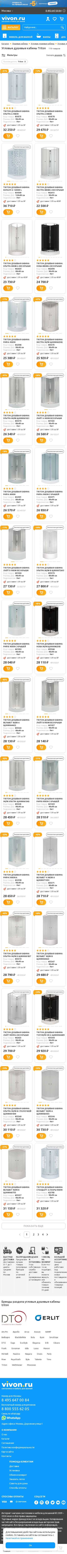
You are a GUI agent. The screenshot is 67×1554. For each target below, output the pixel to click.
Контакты (6, 1456)
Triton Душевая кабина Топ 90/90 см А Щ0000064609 (50, 1033)
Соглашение (8, 1443)
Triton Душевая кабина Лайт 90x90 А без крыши (16, 1033)
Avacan (37, 1332)
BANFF (48, 1332)
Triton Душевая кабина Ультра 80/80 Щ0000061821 (16, 417)
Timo (49, 1359)
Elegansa (36, 1343)
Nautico (16, 1354)
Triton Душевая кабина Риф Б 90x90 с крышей (16, 645)
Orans (39, 1354)
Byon (42, 1337)
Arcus (26, 1332)
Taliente (38, 1359)
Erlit (47, 1343)
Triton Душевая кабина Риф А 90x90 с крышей (49, 493)
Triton (4, 1365)
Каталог (5, 44)
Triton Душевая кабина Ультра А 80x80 (49, 112)
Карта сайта (8, 1451)
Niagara (28, 1354)
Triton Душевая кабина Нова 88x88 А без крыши (49, 264)
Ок (30, 1545)
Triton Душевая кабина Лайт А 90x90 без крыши (49, 417)
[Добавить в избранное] (17, 135)
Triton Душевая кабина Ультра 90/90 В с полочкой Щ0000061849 (17, 1111)
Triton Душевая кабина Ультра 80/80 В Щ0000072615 (50, 569)
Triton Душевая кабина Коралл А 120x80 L (16, 188)
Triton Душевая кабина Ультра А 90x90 (16, 112)
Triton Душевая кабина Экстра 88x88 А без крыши (50, 188)
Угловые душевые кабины (42, 44)
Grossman (15, 1348)
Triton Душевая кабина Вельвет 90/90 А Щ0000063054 (49, 1111)
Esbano (57, 1343)
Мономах (31, 1365)
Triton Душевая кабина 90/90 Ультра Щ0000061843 (16, 800)
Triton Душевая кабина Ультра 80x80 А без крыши (16, 264)
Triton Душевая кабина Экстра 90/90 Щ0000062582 (49, 340)
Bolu (33, 1337)
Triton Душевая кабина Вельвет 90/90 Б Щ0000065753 (16, 1190)
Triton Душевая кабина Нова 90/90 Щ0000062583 (49, 645)
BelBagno (6, 1337)
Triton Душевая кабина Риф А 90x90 (16, 340)
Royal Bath (16, 1359)
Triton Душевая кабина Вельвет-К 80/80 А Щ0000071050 (49, 877)
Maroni (46, 1348)
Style (28, 1359)
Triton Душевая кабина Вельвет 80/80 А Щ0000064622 (16, 722)
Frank (4, 1348)
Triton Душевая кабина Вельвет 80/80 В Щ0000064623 (49, 956)
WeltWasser (17, 1365)
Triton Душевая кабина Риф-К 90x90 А (16, 876)
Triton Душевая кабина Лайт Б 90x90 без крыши (16, 569)
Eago (13, 1343)
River (4, 1359)
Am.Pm (5, 1332)
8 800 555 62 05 (15, 1409)
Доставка (14, 1466)
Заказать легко (17, 1479)
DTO (4, 1343)
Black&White (20, 1337)
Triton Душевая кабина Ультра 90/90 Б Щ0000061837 (17, 955)
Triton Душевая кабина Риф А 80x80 (16, 493)
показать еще (33, 1226)
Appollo (16, 1332)
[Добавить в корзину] (8, 136)
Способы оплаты (17, 1488)
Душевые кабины (20, 44)
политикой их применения (19, 1538)
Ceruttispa (53, 1337)
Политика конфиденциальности (18, 1447)
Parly (49, 1354)
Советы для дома (18, 1483)
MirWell (5, 1354)
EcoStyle (23, 1343)
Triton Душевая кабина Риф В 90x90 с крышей (49, 800)
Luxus (36, 1348)
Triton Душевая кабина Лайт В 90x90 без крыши (49, 721)
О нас (4, 1434)
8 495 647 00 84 (15, 1400)
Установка (14, 1470)
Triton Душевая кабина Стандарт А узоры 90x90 (49, 1188)
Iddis (27, 1348)
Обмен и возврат (18, 1475)
